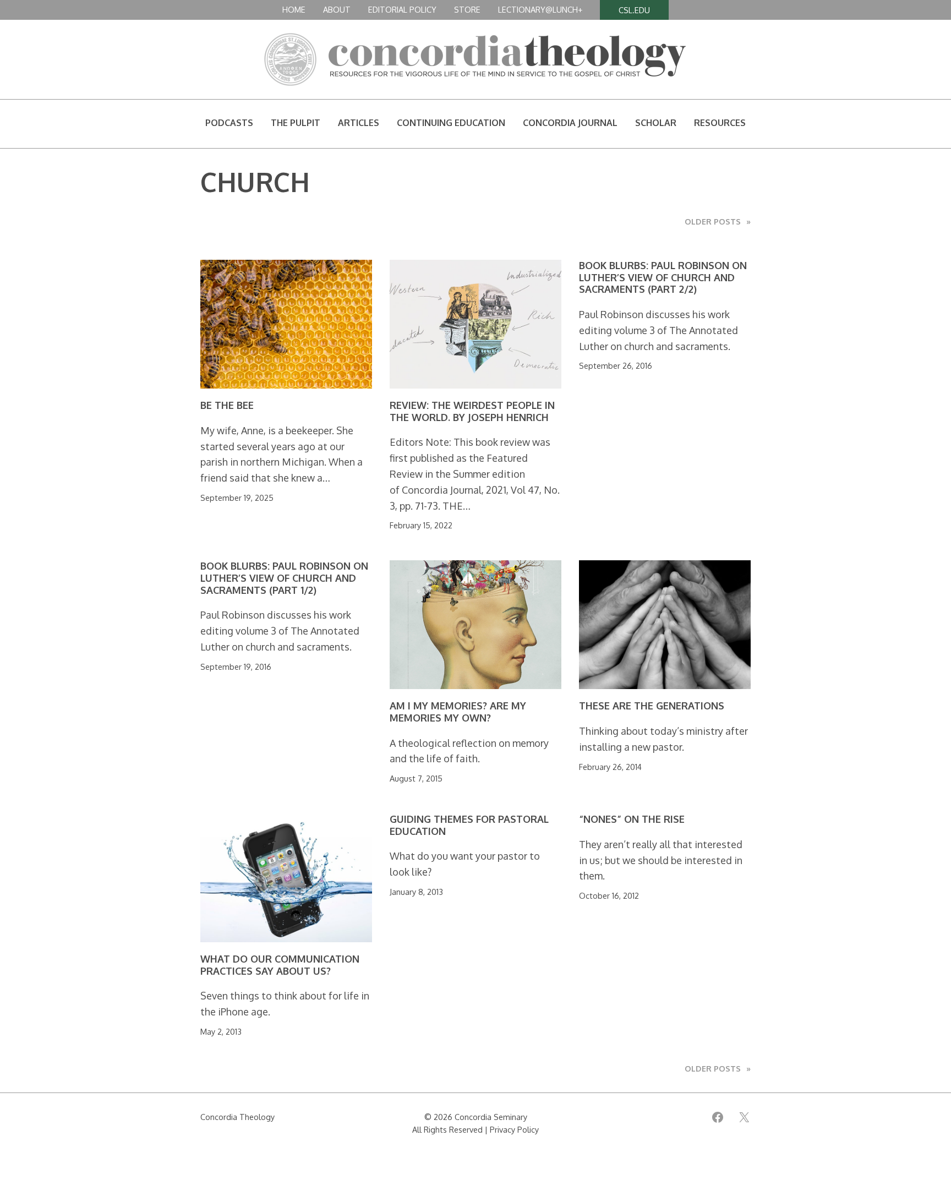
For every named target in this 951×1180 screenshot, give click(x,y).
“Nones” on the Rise (632, 819)
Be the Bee (227, 405)
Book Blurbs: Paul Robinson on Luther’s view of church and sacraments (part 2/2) (663, 277)
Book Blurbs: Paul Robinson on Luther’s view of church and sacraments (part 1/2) (284, 578)
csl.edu (634, 10)
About (337, 9)
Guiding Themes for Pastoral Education (469, 825)
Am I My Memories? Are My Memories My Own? (458, 712)
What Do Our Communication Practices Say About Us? (279, 965)
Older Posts (718, 221)
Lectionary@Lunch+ (540, 9)
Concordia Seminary (491, 1117)
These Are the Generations (651, 706)
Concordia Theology (237, 1117)
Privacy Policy (514, 1129)
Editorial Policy (402, 9)
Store (467, 9)
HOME (293, 9)
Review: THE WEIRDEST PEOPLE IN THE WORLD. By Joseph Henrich (472, 411)
